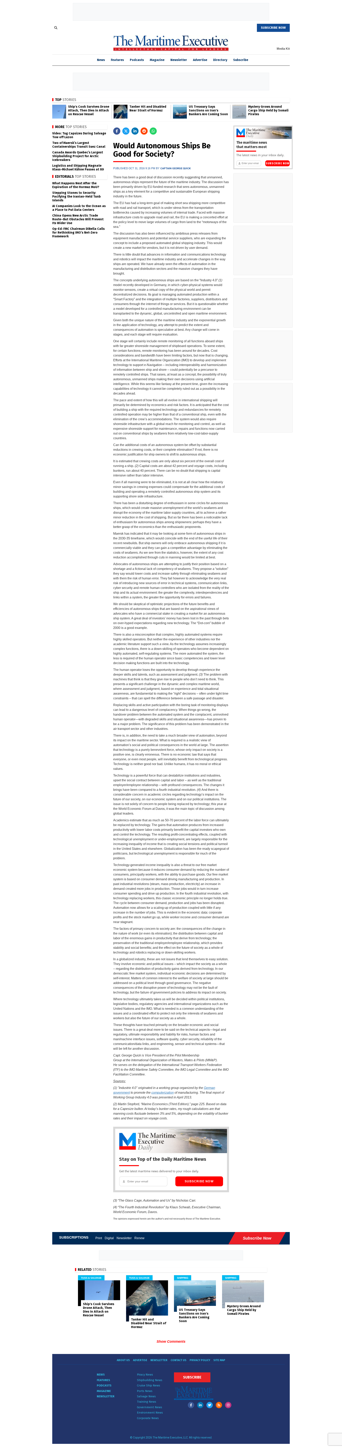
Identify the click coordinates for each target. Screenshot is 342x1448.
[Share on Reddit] (144, 131)
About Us (123, 1360)
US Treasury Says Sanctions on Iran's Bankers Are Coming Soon (208, 110)
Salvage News (146, 1396)
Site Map (219, 1360)
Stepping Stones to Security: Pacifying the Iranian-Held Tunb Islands (76, 196)
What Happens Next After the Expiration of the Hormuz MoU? (75, 185)
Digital (109, 1238)
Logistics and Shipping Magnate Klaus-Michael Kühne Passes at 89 (78, 167)
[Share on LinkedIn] (135, 131)
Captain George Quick (175, 168)
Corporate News (148, 1418)
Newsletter (178, 60)
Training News (146, 1401)
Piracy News (145, 1374)
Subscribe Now (199, 1181)
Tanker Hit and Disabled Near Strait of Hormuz (147, 108)
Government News (149, 1407)
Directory (220, 60)
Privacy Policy (200, 1360)
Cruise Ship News (148, 1385)
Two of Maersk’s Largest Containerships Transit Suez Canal (78, 144)
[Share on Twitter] (125, 131)
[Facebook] (191, 1405)
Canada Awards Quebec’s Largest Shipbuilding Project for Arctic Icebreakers (77, 156)
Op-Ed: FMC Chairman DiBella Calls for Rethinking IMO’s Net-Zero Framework (78, 232)
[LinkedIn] (200, 1405)
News (101, 1374)
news (101, 60)
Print (98, 1238)
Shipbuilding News (149, 1380)
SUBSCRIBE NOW (273, 27)
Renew (139, 1238)
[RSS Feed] (219, 1405)
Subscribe (240, 60)
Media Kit (283, 48)
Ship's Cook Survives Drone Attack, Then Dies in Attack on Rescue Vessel (88, 110)
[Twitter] (209, 1405)
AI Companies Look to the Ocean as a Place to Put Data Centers (79, 208)
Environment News (150, 1412)
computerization (162, 1092)
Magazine (157, 60)
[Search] (55, 28)
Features (117, 60)
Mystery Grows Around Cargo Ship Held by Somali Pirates (268, 110)
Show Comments (171, 1341)
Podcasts (137, 60)
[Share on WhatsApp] (153, 131)
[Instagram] (228, 1405)
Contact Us (178, 1360)
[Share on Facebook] (116, 131)
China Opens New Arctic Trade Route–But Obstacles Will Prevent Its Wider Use (78, 219)
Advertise (200, 60)
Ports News (144, 1391)
